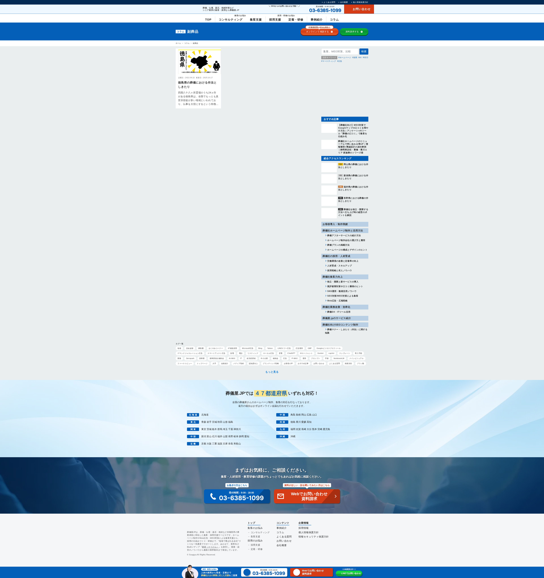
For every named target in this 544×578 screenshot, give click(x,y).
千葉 (230, 429)
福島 (230, 422)
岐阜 (236, 436)
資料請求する (352, 31)
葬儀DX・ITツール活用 (338, 312)
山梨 (225, 436)
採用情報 (303, 528)
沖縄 (293, 436)
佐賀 (298, 429)
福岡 (293, 429)
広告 (340, 61)
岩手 (209, 422)
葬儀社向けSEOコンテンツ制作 (340, 324)
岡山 (303, 414)
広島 (309, 414)
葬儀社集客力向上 (333, 276)
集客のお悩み (255, 528)
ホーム (178, 43)
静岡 (241, 436)
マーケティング (329, 61)
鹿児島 (326, 429)
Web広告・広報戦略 (337, 300)
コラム (187, 43)
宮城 (214, 422)
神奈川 (237, 429)
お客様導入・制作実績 (335, 224)
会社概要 (344, 2)
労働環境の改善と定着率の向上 (343, 261)
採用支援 (255, 545)
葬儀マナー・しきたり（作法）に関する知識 (346, 331)
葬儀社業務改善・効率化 (336, 307)
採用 (355, 57)
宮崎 (319, 429)
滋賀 (219, 443)
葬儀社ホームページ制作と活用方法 (343, 230)
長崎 (303, 429)
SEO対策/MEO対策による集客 (342, 296)
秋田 (219, 422)
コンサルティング (260, 532)
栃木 (214, 429)
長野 (230, 436)
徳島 (293, 422)
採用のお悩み (255, 540)
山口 (314, 414)
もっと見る (272, 371)
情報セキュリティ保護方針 (313, 536)
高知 (309, 422)
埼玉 (225, 429)
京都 (203, 443)
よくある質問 (329, 2)
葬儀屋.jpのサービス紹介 (337, 318)
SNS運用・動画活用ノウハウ (342, 291)
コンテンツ (283, 523)
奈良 (230, 443)
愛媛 (303, 422)
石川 (214, 436)
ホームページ (345, 57)
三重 (214, 443)
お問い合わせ (284, 541)
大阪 (209, 443)
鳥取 (293, 414)
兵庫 (225, 443)
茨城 (209, 429)
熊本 (314, 429)
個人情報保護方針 (360, 2)
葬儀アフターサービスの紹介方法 (344, 235)
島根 (298, 414)
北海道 (205, 414)
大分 (309, 429)
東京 (203, 429)
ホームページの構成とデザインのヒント (347, 250)
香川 (298, 422)
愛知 (246, 436)
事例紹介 (282, 528)
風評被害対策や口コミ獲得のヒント (345, 286)
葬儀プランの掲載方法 (338, 245)
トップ (251, 523)
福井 (219, 436)
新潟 (203, 436)
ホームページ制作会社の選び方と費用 (346, 240)
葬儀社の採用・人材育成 (336, 256)
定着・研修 (257, 549)
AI (361, 57)
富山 (209, 436)
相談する (318, 30)
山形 (225, 422)
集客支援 (255, 536)
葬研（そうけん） (210, 547)
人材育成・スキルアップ (339, 265)
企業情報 (303, 523)
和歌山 (237, 443)
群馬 (219, 429)
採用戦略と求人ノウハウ (339, 270)
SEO (366, 57)
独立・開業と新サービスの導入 (343, 281)
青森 (203, 422)
